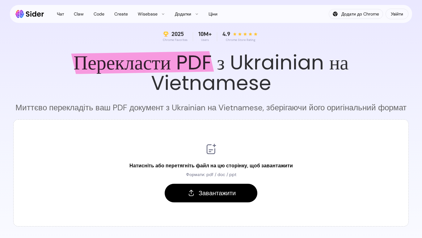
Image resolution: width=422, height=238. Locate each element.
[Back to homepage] (29, 14)
